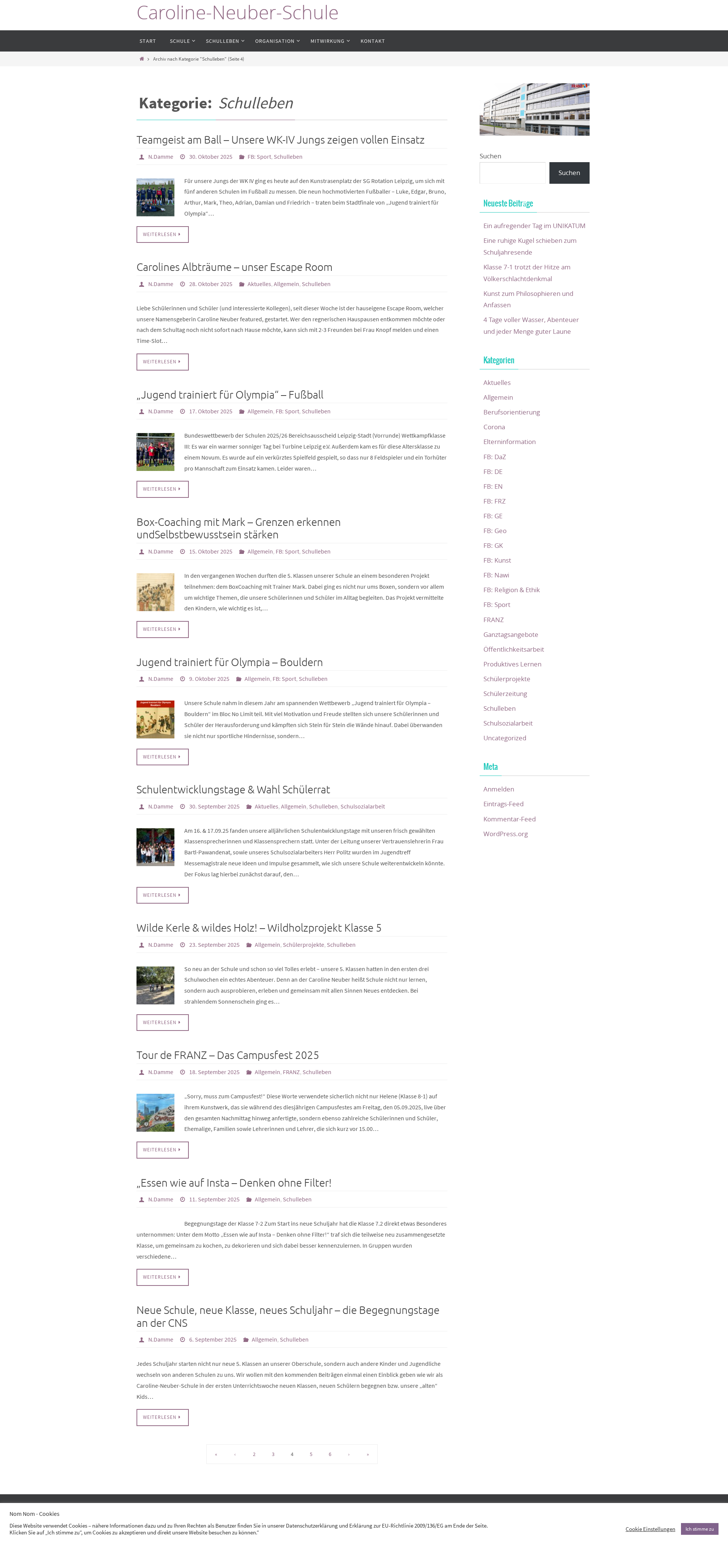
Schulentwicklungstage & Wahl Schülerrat (233, 789)
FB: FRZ (494, 501)
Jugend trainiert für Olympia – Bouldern (229, 662)
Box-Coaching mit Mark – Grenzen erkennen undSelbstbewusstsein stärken (238, 529)
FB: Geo (495, 530)
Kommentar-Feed (509, 819)
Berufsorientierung (511, 412)
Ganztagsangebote (510, 634)
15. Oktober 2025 (210, 551)
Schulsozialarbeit (362, 806)
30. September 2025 (214, 806)
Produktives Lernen (512, 664)
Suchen (490, 156)
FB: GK (493, 545)
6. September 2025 (213, 1339)
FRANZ (291, 1072)
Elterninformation (509, 441)
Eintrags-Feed (503, 803)
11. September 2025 (214, 1199)
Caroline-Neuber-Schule (237, 12)
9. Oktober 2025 (209, 678)
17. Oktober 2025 (210, 411)
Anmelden (498, 789)
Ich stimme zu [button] (700, 1529)
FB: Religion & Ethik (511, 589)
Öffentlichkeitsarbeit (513, 649)
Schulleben (288, 156)
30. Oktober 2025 (210, 156)
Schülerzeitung (505, 693)
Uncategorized (504, 737)
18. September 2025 (214, 1072)
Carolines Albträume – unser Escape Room (234, 267)
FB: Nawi (496, 575)
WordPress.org (505, 833)
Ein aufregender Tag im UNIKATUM (534, 225)
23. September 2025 (214, 944)
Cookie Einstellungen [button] (650, 1529)
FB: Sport (259, 156)
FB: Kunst (497, 560)
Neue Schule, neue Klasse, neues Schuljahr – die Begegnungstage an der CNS (287, 1317)
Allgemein (286, 284)
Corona (494, 426)
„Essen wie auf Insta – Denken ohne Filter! (234, 1183)
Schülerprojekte (303, 944)
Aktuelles (259, 284)
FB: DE (492, 471)
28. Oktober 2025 (210, 284)
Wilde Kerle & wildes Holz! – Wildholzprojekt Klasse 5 (259, 928)
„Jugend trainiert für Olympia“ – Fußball (229, 395)
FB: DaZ (494, 456)
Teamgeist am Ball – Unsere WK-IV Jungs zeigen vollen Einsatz (280, 140)
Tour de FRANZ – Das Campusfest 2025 (227, 1055)
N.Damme (160, 156)
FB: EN (493, 486)
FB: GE (492, 515)
